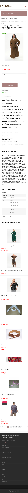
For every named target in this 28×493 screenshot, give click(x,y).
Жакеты (12, 20)
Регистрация (24, 1)
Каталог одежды (13, 18)
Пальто (3, 469)
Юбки (3, 464)
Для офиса (4, 476)
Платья (3, 455)
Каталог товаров (8, 13)
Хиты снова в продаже (6, 452)
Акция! (3, 474)
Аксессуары (4, 472)
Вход (19, 1)
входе (4, 69)
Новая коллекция (5, 447)
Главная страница (4, 18)
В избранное (6, 90)
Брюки (3, 462)
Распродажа (4, 481)
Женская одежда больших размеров (9, 440)
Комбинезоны (5, 467)
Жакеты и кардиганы (5, 20)
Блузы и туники (5, 459)
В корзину (10, 85)
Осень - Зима (5, 445)
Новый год (4, 450)
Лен (2, 479)
